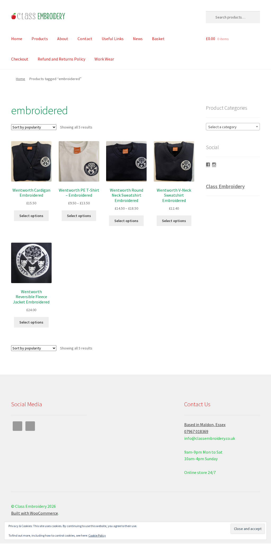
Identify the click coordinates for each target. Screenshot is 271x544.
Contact (85, 38)
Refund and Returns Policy (61, 59)
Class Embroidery (225, 186)
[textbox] (233, 127)
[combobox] (233, 126)
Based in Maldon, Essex (204, 424)
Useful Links (113, 38)
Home (16, 38)
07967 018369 (196, 431)
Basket (158, 38)
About (62, 38)
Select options (31, 215)
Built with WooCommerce (34, 513)
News (138, 38)
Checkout (19, 59)
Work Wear (104, 59)
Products (39, 38)
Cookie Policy (97, 535)
